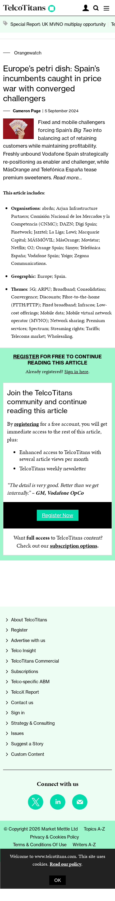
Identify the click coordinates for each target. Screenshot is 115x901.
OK (57, 880)
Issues (17, 733)
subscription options (73, 545)
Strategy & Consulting (33, 723)
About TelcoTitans (29, 619)
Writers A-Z (84, 844)
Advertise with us (28, 640)
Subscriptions (24, 671)
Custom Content (27, 754)
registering (26, 424)
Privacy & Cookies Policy (54, 836)
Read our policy (65, 863)
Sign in (18, 712)
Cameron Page (27, 110)
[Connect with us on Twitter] (36, 802)
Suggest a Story (27, 743)
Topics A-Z (94, 828)
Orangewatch (27, 52)
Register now (57, 515)
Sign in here (76, 371)
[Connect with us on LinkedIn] (58, 802)
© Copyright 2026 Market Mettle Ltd (41, 828)
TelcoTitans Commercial (35, 661)
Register (26, 356)
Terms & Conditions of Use (40, 844)
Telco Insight (23, 650)
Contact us (22, 702)
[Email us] (80, 802)
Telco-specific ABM (30, 681)
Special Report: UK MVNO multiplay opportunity (57, 24)
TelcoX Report (25, 692)
